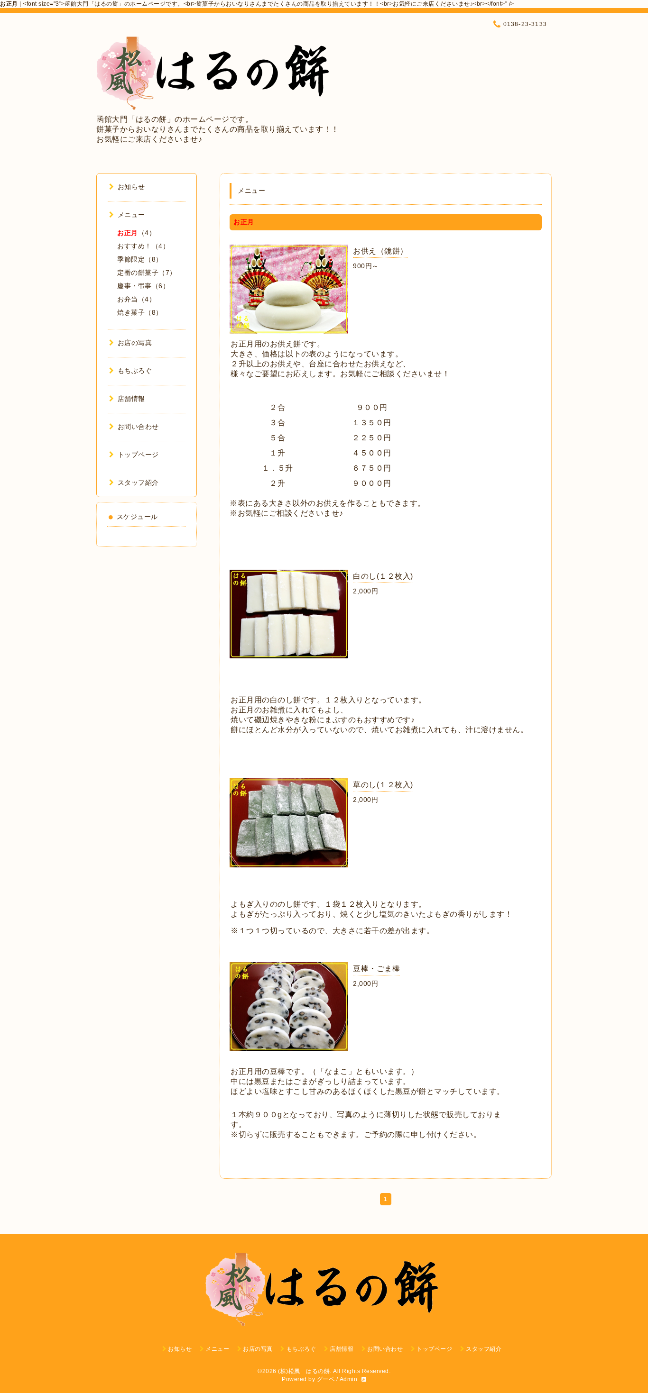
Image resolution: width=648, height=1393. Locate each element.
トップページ (138, 454)
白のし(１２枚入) (383, 576)
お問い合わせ (138, 426)
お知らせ (131, 187)
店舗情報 (131, 398)
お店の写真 (135, 342)
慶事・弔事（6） (143, 286)
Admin (349, 1379)
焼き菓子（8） (140, 312)
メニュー (131, 215)
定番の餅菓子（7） (146, 272)
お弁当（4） (136, 299)
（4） (136, 233)
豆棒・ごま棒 (376, 969)
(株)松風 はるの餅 (304, 1371)
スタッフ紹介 (138, 482)
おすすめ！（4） (143, 246)
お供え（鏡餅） (380, 251)
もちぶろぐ (135, 370)
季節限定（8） (140, 259)
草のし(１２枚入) (383, 785)
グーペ (326, 1379)
